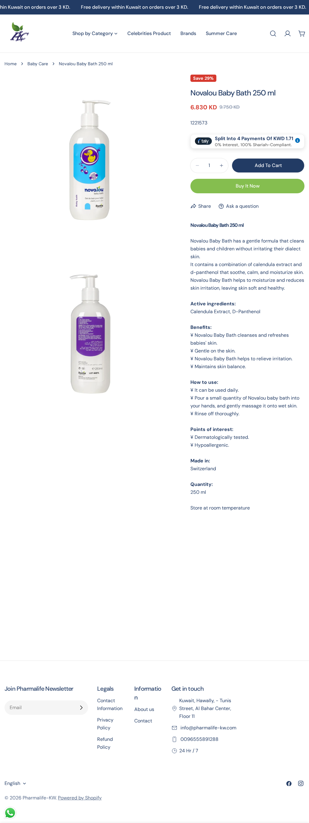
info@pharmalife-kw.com (207, 728)
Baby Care (37, 63)
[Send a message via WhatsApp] (10, 813)
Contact (143, 721)
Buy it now (248, 186)
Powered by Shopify (80, 798)
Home (11, 63)
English (12, 783)
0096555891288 (198, 739)
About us (144, 709)
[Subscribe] (81, 707)
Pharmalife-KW (39, 798)
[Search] (273, 33)
